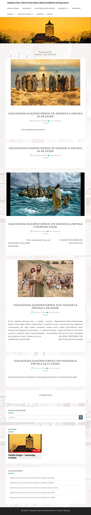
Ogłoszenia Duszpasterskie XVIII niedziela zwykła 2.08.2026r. (45, 306)
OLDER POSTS (46, 395)
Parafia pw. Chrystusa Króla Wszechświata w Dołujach (38, 2)
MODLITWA (40, 14)
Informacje (62, 8)
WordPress (50, 510)
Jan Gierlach (55, 121)
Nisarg (67, 510)
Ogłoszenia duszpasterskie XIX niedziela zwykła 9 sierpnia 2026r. (45, 225)
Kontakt (50, 14)
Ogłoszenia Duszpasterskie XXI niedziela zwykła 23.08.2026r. (45, 115)
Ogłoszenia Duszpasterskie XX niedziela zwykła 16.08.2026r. (45, 149)
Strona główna (13, 8)
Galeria (10, 14)
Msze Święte (76, 8)
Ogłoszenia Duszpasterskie (45, 8)
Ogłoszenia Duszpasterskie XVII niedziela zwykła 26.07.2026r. (45, 362)
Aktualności (26, 8)
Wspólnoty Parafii (24, 14)
